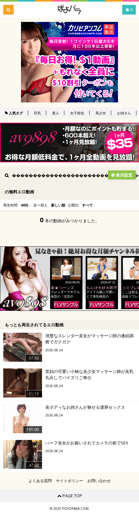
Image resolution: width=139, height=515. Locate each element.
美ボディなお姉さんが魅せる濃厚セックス (85, 407)
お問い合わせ (99, 481)
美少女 (100, 112)
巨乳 (37, 112)
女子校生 (77, 112)
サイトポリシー (69, 481)
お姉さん (124, 112)
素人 (55, 112)
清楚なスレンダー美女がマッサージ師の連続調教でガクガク (89, 339)
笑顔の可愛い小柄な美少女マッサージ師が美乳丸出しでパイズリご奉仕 (89, 374)
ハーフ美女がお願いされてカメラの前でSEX (86, 443)
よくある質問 (40, 481)
